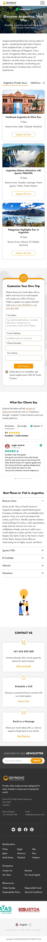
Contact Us (7, 870)
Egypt (19, 849)
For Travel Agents (32, 874)
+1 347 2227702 (22, 305)
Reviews (28, 870)
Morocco (21, 853)
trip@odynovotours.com (34, 814)
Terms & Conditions (33, 892)
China (5, 849)
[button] (22, 426)
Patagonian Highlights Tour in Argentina (23, 231)
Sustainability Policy (11, 892)
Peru (34, 853)
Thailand (21, 857)
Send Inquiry (23, 366)
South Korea (7, 857)
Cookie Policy (25, 930)
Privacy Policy (12, 930)
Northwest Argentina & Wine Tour (23, 117)
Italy (34, 849)
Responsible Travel (33, 887)
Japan (4, 853)
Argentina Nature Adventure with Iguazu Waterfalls (23, 172)
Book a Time (23, 701)
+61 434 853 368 (9, 814)
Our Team (6, 874)
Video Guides (8, 887)
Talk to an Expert (23, 666)
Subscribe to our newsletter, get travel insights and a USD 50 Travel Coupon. (25, 375)
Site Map (36, 930)
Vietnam (36, 857)
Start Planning (23, 736)
